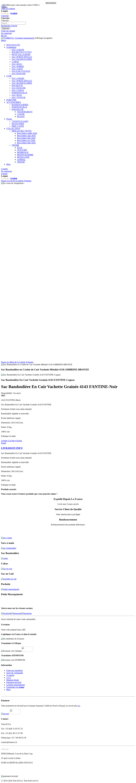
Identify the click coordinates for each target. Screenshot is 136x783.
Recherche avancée (9, 26)
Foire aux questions (14, 670)
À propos (10, 675)
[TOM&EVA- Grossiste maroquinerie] (18, 38)
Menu (3, 40)
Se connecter (6, 33)
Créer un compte (8, 31)
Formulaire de (15, 687)
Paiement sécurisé (13, 682)
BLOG (4, 35)
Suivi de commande (14, 673)
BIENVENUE (51, 3)
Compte (4, 169)
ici (79, 706)
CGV (8, 677)
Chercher (5, 16)
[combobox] (13, 23)
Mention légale (12, 680)
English (13, 13)
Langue (4, 173)
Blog (8, 689)
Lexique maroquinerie (15, 685)
